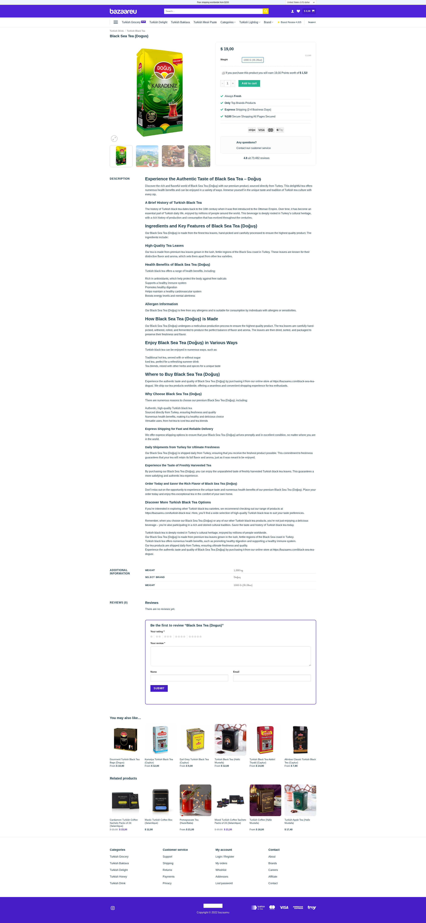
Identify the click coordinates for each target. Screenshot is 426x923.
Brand (267, 22)
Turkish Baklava (180, 22)
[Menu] (115, 22)
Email (236, 671)
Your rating (157, 631)
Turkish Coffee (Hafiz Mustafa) (261, 821)
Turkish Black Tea (136, 31)
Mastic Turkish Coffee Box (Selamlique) (158, 821)
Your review (157, 643)
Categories (226, 22)
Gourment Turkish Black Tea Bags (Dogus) (125, 761)
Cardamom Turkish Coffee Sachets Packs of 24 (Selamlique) (124, 822)
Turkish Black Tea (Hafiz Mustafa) (227, 761)
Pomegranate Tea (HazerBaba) (189, 821)
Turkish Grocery (131, 22)
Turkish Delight (158, 22)
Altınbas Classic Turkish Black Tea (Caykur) (300, 761)
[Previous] (116, 92)
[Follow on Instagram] (113, 908)
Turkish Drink (117, 31)
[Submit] (265, 11)
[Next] (204, 92)
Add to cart (249, 83)
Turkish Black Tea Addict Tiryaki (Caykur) (262, 761)
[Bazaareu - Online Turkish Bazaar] (123, 11)
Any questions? (246, 142)
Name (153, 671)
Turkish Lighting (248, 22)
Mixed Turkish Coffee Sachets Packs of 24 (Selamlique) (230, 821)
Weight (224, 59)
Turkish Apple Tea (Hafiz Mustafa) (297, 821)
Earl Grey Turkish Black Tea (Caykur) (194, 761)
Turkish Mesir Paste (205, 22)
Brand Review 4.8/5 (291, 22)
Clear (308, 55)
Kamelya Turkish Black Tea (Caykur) (159, 761)
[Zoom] (114, 138)
